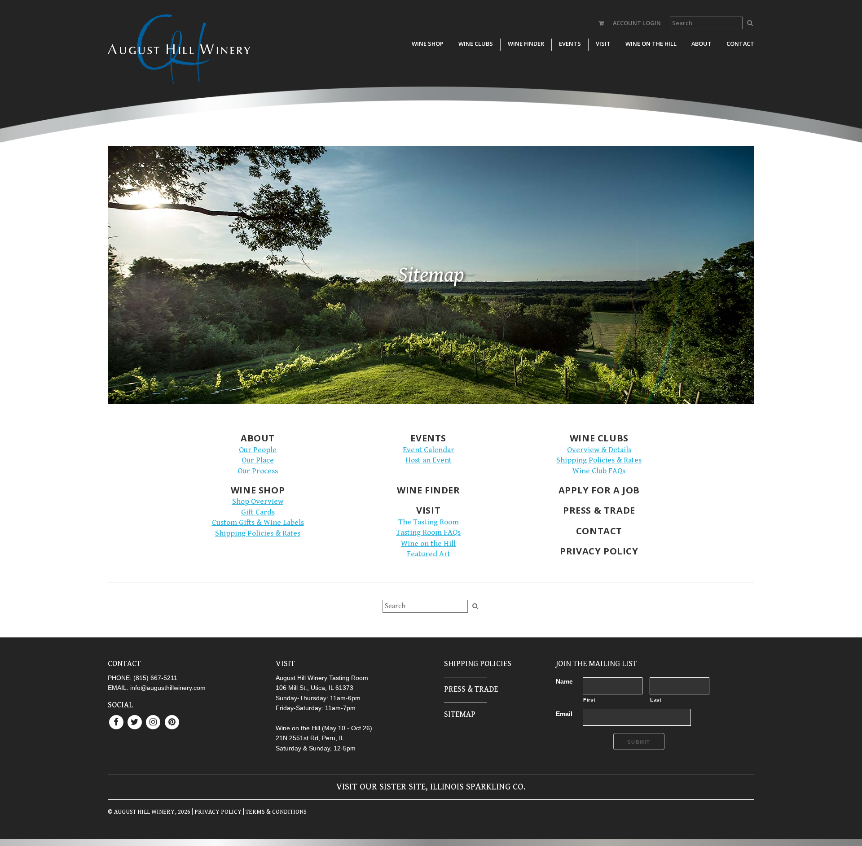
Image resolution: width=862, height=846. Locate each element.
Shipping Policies (477, 663)
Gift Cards (258, 512)
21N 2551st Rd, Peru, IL (310, 737)
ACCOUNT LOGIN (637, 23)
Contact (740, 43)
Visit (603, 43)
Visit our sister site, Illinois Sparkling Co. (431, 787)
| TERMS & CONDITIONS (274, 811)
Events (570, 43)
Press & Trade (599, 510)
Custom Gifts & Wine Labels (258, 522)
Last (656, 699)
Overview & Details (599, 449)
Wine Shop (428, 43)
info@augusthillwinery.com (168, 687)
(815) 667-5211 (155, 677)
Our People (258, 449)
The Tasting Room (428, 522)
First (589, 699)
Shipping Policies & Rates (599, 460)
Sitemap (459, 714)
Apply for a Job (599, 490)
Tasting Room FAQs (428, 532)
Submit (639, 742)
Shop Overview (257, 501)
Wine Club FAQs (598, 471)
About (701, 43)
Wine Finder (526, 43)
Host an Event (428, 460)
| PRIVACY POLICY (216, 811)
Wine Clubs (475, 43)
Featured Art (428, 553)
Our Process (257, 471)
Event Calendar (428, 449)
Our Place (258, 460)
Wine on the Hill (651, 43)
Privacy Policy (599, 551)
